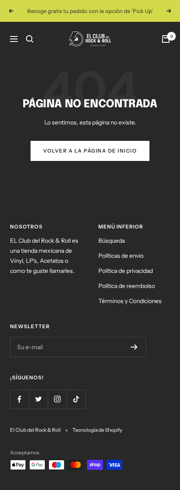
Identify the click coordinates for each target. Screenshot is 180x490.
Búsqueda (111, 240)
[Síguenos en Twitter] (38, 399)
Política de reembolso (126, 286)
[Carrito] (166, 39)
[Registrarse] (134, 347)
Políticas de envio (121, 255)
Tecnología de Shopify (97, 430)
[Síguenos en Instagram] (57, 399)
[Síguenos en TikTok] (76, 399)
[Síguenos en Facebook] (19, 399)
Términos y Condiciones (130, 301)
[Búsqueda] (29, 39)
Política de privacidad (125, 271)
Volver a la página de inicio (90, 151)
